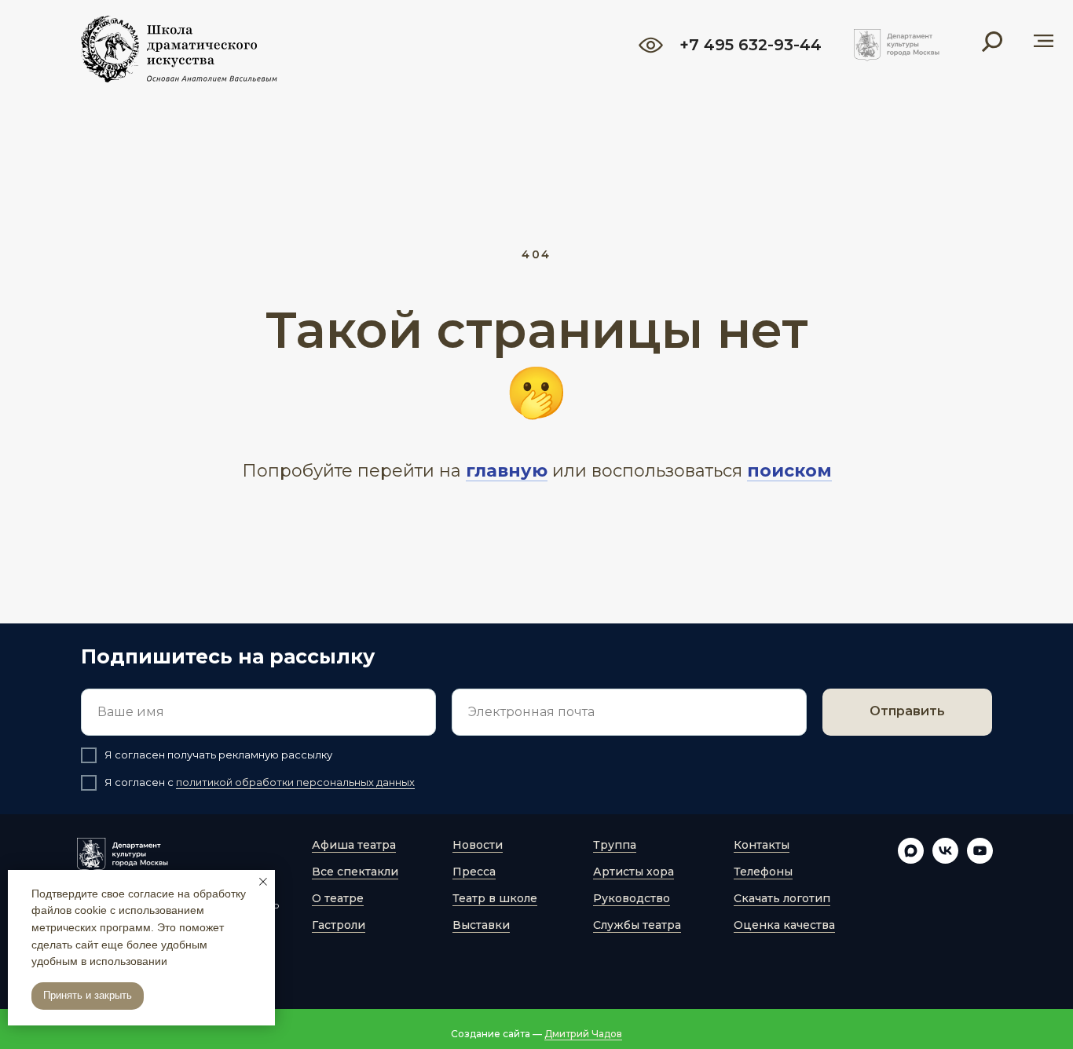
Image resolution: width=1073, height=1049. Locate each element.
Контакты (761, 845)
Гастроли (338, 925)
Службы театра (637, 925)
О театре (338, 898)
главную (506, 470)
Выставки (481, 925)
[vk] (945, 859)
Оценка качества (784, 925)
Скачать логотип (782, 898)
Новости (477, 845)
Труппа (614, 845)
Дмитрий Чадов (583, 1034)
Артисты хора (633, 871)
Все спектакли (355, 871)
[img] (896, 45)
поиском (789, 470)
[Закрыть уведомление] (263, 882)
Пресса (474, 871)
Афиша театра (354, 845)
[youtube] (980, 859)
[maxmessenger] (911, 859)
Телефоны (763, 871)
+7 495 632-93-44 (750, 44)
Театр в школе (494, 898)
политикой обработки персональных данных (295, 782)
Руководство (631, 898)
